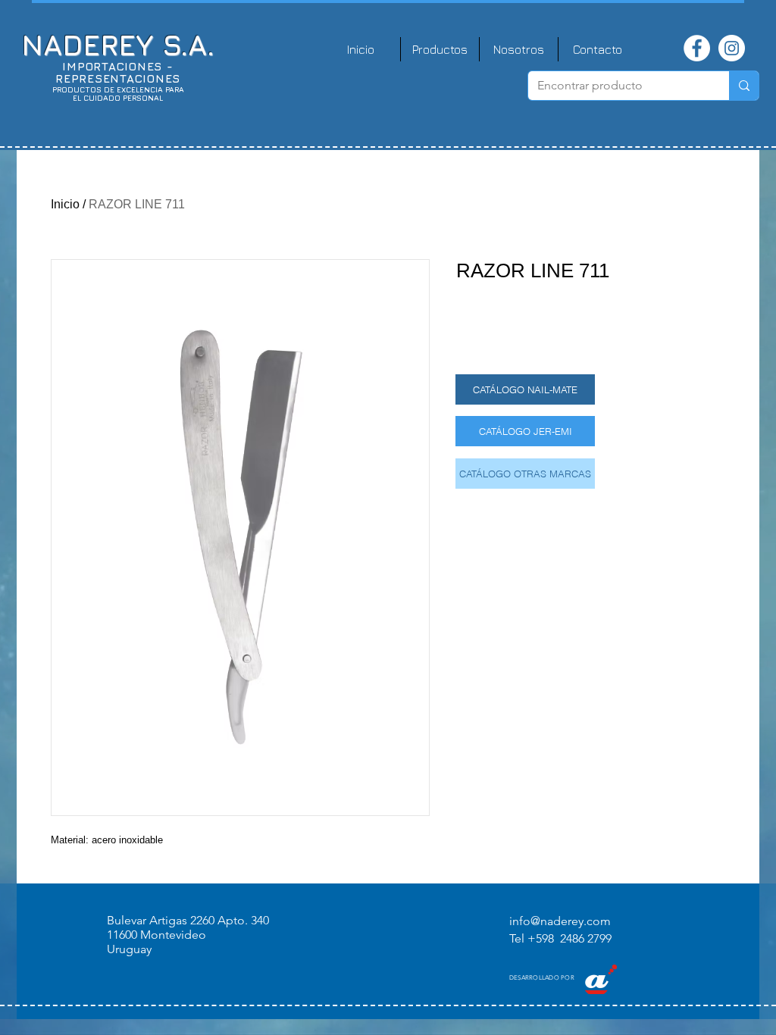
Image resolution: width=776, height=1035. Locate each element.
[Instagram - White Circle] (731, 48)
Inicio (65, 204)
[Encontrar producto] (744, 85)
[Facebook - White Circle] (697, 48)
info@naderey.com (560, 921)
